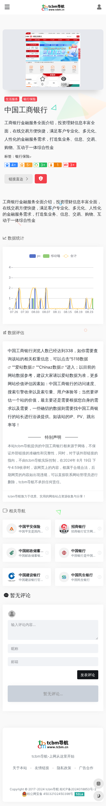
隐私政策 (64, 768)
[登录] (99, 8)
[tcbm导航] (53, 7)
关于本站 (20, 768)
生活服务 (12, 99)
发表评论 (88, 675)
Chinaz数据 (50, 367)
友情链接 (42, 768)
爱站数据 (23, 367)
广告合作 (86, 768)
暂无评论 (20, 595)
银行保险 (29, 99)
